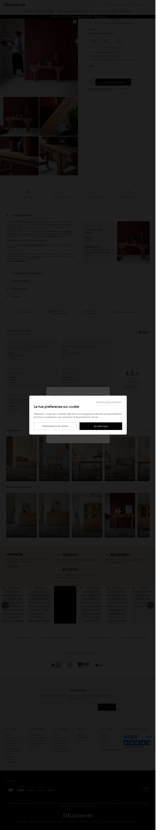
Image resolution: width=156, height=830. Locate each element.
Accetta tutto (101, 426)
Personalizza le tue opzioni (55, 426)
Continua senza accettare (108, 401)
